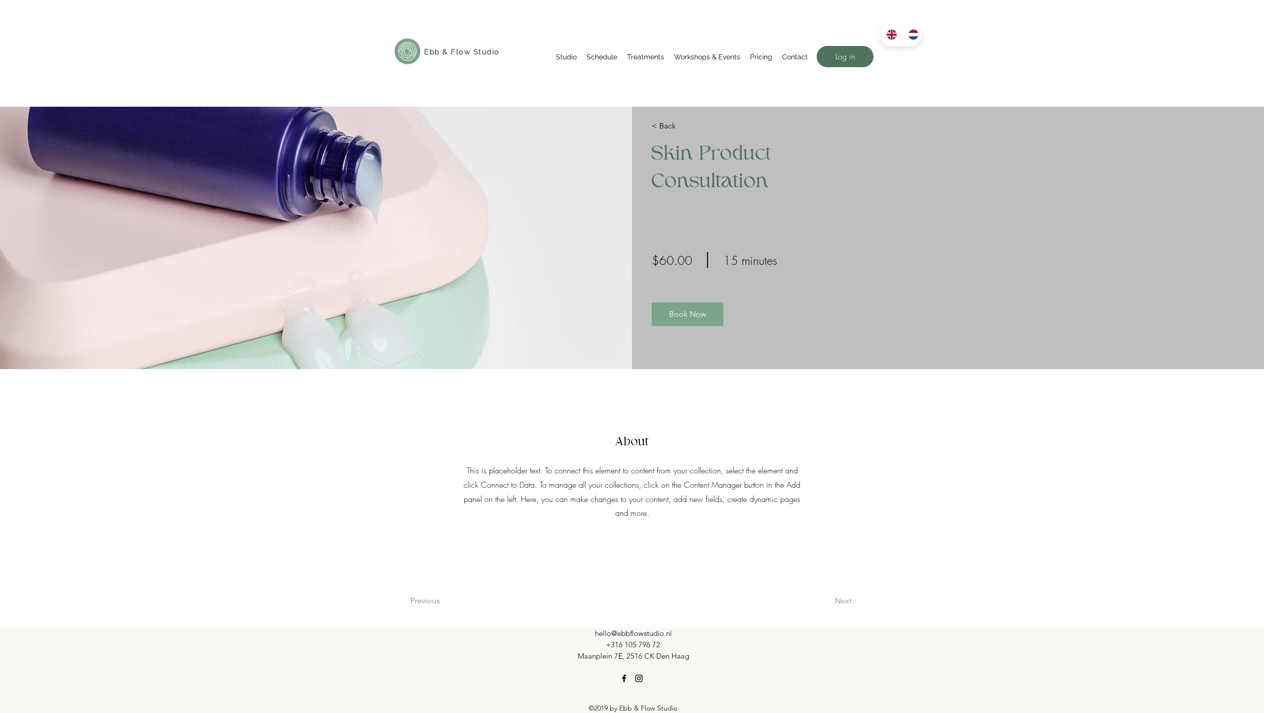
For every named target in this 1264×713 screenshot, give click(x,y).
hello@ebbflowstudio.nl (633, 633)
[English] (890, 34)
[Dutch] (911, 34)
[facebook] (624, 678)
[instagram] (639, 678)
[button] (566, 57)
